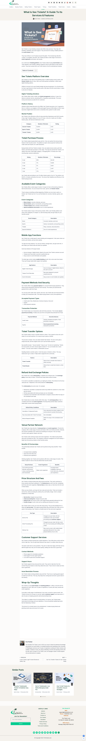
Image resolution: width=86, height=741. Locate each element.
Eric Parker (38, 18)
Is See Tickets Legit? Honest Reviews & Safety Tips (29, 659)
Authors (43, 711)
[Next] (72, 684)
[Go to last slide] (14, 684)
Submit (20, 723)
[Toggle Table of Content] (35, 71)
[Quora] (67, 3)
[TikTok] (65, 3)
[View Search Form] (75, 3)
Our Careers (43, 717)
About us (43, 713)
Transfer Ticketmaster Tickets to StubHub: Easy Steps (21, 687)
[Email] (70, 3)
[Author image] (33, 18)
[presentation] (21, 678)
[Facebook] (49, 3)
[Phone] (73, 3)
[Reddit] (62, 3)
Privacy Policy (43, 723)
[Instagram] (54, 3)
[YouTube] (59, 3)
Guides (43, 9)
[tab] (40, 696)
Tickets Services (43, 721)
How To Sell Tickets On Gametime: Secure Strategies (63, 687)
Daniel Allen (39, 692)
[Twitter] (51, 3)
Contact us (43, 715)
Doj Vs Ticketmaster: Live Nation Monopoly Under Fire (42, 687)
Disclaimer (43, 719)
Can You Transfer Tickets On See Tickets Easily (56, 659)
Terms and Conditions (43, 725)
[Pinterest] (57, 3)
